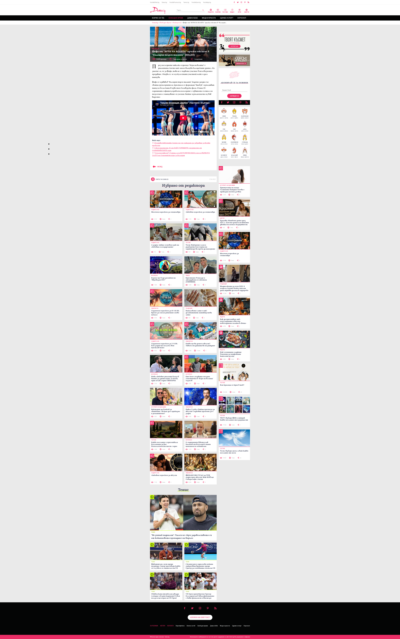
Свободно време (175, 18)
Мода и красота (209, 18)
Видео (232, 12)
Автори (162, 626)
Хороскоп (241, 18)
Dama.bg (164, 2)
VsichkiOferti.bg (154, 2)
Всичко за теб (158, 18)
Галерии (218, 12)
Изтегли (234, 46)
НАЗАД (159, 167)
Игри (239, 12)
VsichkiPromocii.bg (175, 2)
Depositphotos (180, 626)
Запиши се (234, 96)
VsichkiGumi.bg (196, 2)
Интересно (177, 23)
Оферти (246, 12)
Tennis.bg (186, 2)
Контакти (170, 626)
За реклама (154, 626)
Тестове (225, 12)
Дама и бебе (192, 18)
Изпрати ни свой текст (200, 617)
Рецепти (211, 12)
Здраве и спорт (226, 18)
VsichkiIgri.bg (207, 2)
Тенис (183, 489)
